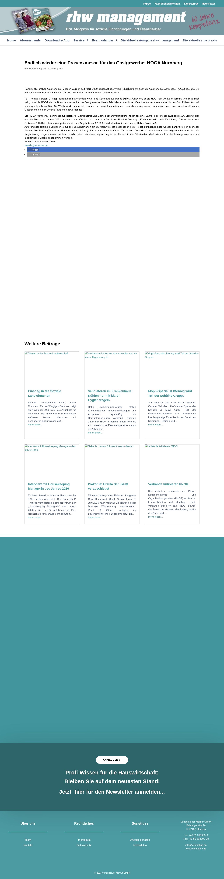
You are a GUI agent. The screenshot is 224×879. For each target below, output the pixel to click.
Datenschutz (84, 845)
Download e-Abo (57, 40)
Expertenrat (191, 3)
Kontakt (28, 845)
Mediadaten (140, 845)
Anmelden (110, 759)
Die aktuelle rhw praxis (200, 40)
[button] (33, 149)
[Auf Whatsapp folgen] (21, 3)
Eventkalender (102, 40)
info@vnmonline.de (196, 845)
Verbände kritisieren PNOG (168, 484)
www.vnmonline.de (196, 848)
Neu (60, 68)
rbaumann (35, 68)
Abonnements (30, 40)
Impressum (84, 839)
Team (28, 839)
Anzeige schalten (140, 839)
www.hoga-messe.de (36, 145)
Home (11, 40)
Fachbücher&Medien (167, 3)
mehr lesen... (35, 424)
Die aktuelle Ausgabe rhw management (150, 40)
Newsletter (208, 3)
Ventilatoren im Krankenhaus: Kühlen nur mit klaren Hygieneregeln (110, 395)
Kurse (147, 3)
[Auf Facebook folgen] (12, 3)
